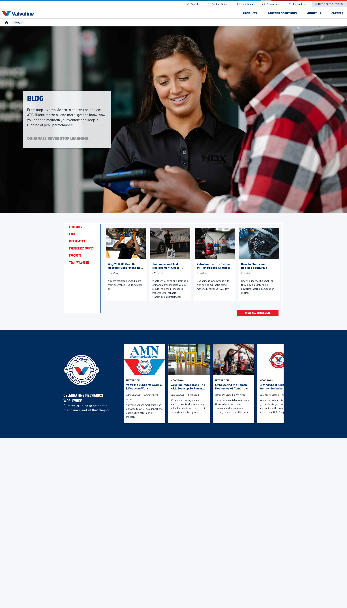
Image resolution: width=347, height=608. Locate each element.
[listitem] (192, 4)
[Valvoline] (18, 13)
